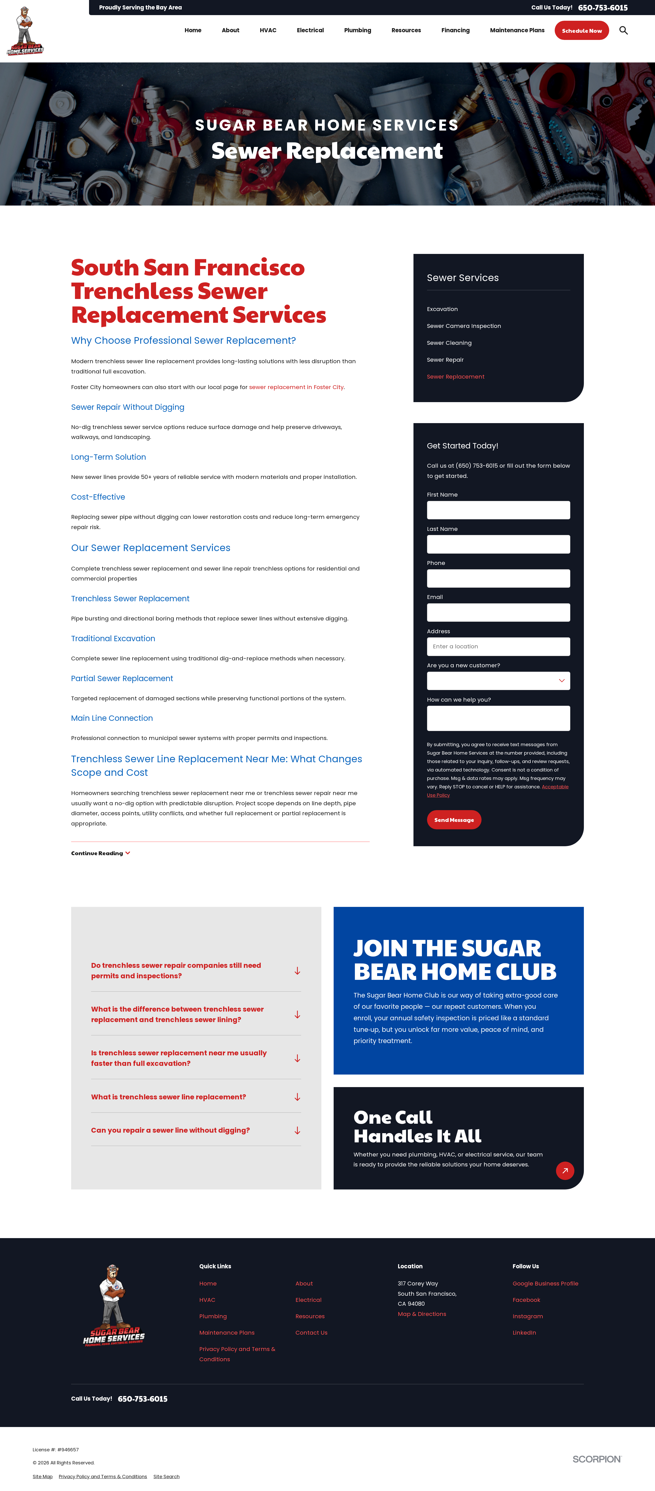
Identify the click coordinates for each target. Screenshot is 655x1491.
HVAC (207, 1300)
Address (438, 631)
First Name (442, 494)
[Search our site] (623, 30)
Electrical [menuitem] (310, 30)
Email (435, 597)
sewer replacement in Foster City (296, 387)
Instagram (528, 1316)
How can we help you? (459, 699)
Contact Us (312, 1333)
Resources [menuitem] (406, 30)
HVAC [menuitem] (268, 30)
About (304, 1284)
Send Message (454, 819)
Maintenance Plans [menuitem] (517, 30)
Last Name (442, 529)
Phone (436, 563)
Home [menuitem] (193, 30)
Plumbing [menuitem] (357, 30)
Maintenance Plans (227, 1333)
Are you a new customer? (463, 665)
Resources (310, 1316)
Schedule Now (582, 30)
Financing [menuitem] (456, 30)
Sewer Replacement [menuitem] (456, 377)
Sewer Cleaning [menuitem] (449, 343)
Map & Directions (422, 1314)
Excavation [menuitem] (442, 309)
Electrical (309, 1300)
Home (208, 1284)
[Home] (25, 31)
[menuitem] (43, 1477)
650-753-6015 (603, 8)
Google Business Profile (545, 1284)
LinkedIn (524, 1333)
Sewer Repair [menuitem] (445, 360)
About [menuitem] (230, 30)
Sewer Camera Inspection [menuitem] (464, 326)
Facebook (526, 1300)
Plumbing (213, 1316)
